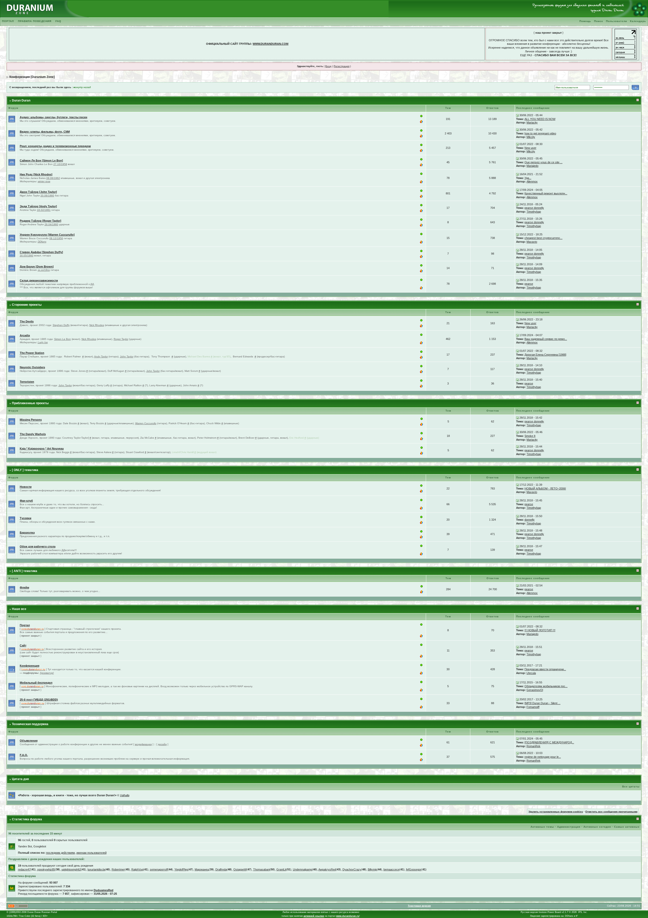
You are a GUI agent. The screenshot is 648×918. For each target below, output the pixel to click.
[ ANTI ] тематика (24, 571)
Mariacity (532, 122)
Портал (25, 625)
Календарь (638, 21)
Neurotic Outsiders (32, 367)
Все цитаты (631, 786)
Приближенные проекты (30, 403)
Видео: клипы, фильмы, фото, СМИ (45, 131)
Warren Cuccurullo (145, 423)
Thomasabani (261, 869)
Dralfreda (221, 869)
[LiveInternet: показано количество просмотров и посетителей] (626, 43)
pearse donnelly (534, 207)
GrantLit (281, 869)
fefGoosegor (413, 869)
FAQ (58, 21)
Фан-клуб (26, 500)
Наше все (19, 609)
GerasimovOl (534, 689)
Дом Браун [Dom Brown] (37, 266)
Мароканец (202, 869)
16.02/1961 (44, 210)
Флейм (24, 587)
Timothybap (533, 211)
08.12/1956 (56, 238)
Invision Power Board (550, 912)
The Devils (27, 321)
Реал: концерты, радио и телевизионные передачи (55, 146)
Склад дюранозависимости (39, 280)
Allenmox (532, 181)
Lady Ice (43, 342)
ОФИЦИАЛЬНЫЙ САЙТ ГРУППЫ (228, 43)
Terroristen (27, 381)
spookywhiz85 (46, 869)
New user (530, 147)
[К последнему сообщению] (517, 115)
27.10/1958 (60, 164)
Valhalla (124, 795)
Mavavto (531, 241)
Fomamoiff (532, 706)
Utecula (531, 673)
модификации (143, 744)
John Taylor (126, 356)
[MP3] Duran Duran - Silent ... (542, 703)
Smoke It (529, 435)
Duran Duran (21, 100)
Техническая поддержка (30, 724)
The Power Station (32, 352)
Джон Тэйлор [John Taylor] (38, 191)
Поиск (598, 21)
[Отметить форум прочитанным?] (11, 118)
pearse (528, 283)
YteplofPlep (181, 869)
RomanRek (533, 746)
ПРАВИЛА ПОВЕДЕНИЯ (34, 21)
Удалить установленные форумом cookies (556, 811)
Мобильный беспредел (36, 682)
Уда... (527, 177)
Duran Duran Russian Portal (42, 912)
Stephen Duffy (61, 325)
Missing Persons (31, 419)
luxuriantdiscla (96, 869)
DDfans (42, 241)
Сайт (23, 645)
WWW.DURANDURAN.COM (270, 43)
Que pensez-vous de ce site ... (543, 162)
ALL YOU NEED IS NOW (539, 118)
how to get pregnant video (540, 133)
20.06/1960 (47, 195)
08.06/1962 (53, 178)
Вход (328, 66)
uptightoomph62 (71, 869)
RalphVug (137, 869)
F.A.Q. (24, 755)
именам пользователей (91, 852)
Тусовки (25, 518)
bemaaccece (391, 869)
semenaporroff (159, 869)
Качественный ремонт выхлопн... (545, 193)
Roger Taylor (121, 339)
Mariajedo (532, 165)
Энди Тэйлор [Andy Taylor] (38, 206)
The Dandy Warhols (33, 434)
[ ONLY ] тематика (25, 470)
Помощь (585, 21)
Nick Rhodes (96, 325)
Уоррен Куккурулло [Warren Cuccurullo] (47, 234)
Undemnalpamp (302, 869)
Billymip (372, 869)
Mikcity (530, 136)
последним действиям (60, 852)
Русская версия (529, 912)
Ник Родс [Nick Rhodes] (36, 174)
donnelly (529, 519)
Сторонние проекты (27, 305)
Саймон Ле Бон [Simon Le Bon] (41, 160)
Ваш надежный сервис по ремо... (545, 338)
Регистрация (341, 66)
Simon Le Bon (62, 339)
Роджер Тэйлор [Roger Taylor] (40, 220)
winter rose (44, 181)
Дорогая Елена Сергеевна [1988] (545, 354)
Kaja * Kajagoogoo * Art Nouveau (42, 448)
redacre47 (24, 869)
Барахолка (27, 532)
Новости (26, 486)
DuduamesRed (103, 890)
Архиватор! (47, 672)
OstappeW (240, 869)
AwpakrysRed (327, 869)
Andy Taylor (101, 356)
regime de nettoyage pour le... (542, 756)
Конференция (29, 665)
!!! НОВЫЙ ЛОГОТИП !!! (539, 630)
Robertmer (118, 869)
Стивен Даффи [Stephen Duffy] (41, 252)
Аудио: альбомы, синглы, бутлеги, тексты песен (53, 117)
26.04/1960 (51, 224)
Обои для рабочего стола (37, 546)
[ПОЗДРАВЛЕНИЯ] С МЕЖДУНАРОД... (549, 742)
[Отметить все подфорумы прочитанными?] (11, 668)
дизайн (162, 744)
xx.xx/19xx (44, 270)
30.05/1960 (26, 255)
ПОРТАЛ (8, 21)
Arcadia (25, 335)
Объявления (28, 740)
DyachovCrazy (351, 869)
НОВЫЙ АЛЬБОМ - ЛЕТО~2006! (545, 488)
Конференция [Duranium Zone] (32, 77)
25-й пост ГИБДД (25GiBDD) (39, 699)
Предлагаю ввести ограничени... (545, 669)
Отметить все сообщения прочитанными (611, 811)
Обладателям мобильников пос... (546, 686)
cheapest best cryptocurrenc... (543, 237)
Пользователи (616, 21)
